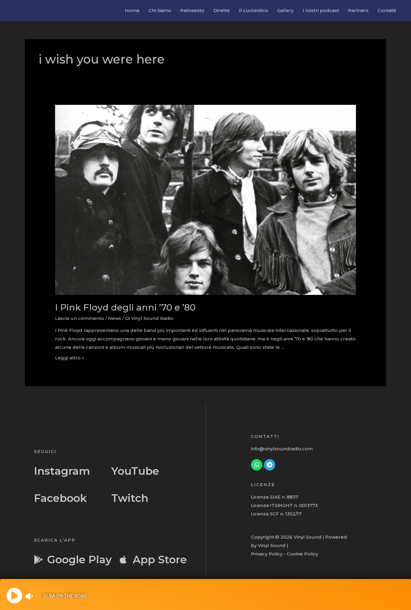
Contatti (387, 10)
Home (132, 10)
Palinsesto (192, 10)
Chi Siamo (160, 10)
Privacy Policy (267, 554)
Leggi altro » (69, 358)
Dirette (221, 10)
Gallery (285, 10)
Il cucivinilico (253, 10)
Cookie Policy (302, 554)
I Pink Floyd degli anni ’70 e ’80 (125, 307)
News (114, 318)
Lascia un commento (79, 318)
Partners (358, 10)
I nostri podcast (321, 10)
